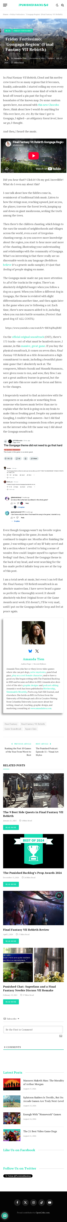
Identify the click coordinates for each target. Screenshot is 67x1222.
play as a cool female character (27, 675)
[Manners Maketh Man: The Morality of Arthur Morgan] (11, 1084)
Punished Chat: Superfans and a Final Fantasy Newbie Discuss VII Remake (29, 988)
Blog (8, 31)
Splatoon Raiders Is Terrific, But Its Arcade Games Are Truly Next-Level (43, 1099)
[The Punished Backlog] (33, 5)
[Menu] (5, 5)
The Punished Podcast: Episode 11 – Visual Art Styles (47, 751)
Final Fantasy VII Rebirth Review (26, 929)
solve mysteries (38, 672)
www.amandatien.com (40, 708)
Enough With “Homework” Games (42, 1114)
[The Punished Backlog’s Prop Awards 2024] (33, 851)
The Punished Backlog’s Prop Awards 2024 (32, 873)
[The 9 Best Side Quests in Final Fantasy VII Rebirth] (33, 790)
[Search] (62, 5)
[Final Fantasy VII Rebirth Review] (33, 908)
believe (7, 265)
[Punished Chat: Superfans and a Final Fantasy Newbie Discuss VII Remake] (33, 965)
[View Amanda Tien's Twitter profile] (37, 651)
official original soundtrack (28, 337)
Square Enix (30, 728)
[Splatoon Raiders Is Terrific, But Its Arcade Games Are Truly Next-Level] (11, 1101)
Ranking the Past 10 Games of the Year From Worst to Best (18, 751)
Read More (11, 827)
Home (5, 14)
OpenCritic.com (43, 1212)
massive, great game (33, 346)
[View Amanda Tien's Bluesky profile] (30, 651)
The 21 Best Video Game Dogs (40, 1131)
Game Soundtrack (13, 728)
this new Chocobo (48, 105)
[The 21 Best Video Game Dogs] (11, 1135)
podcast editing (50, 685)
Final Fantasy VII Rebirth (33, 724)
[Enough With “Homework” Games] (11, 1118)
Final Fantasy (11, 724)
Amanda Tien (20, 58)
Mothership (49, 688)
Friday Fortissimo (23, 31)
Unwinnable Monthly (16, 691)
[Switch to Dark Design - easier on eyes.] (57, 5)
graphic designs (30, 685)
